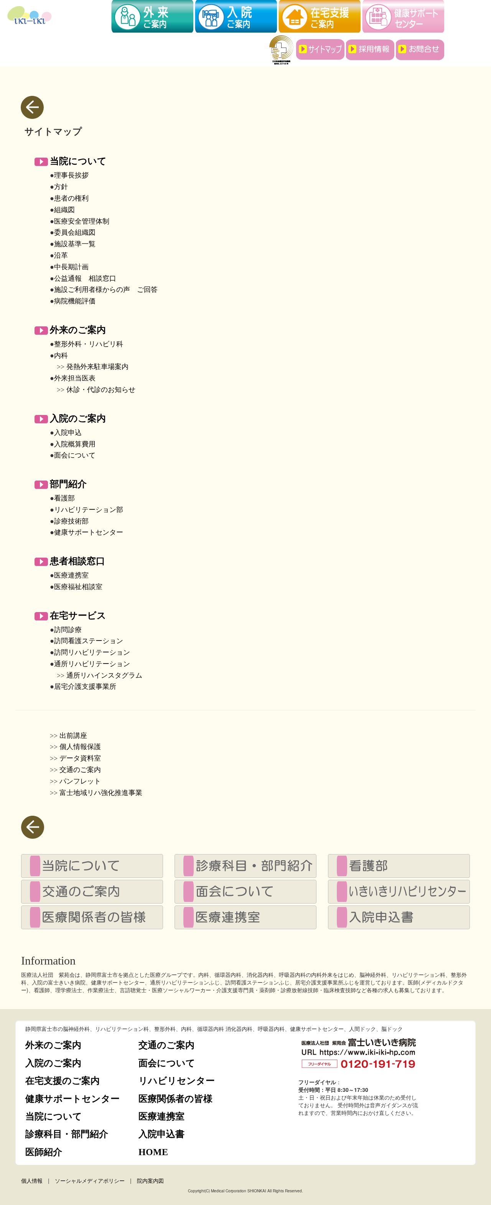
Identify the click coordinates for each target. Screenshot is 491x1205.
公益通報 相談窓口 (85, 278)
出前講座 (73, 735)
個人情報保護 (80, 747)
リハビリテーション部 (88, 510)
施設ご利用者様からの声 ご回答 (106, 289)
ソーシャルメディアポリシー (90, 1180)
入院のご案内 (78, 418)
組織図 (64, 210)
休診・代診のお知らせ (100, 389)
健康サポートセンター (88, 532)
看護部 (64, 498)
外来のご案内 (78, 329)
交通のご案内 (80, 770)
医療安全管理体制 (81, 221)
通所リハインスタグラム (104, 675)
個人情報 (32, 1180)
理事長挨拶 (71, 175)
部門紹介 (68, 484)
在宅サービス (78, 615)
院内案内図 (150, 1180)
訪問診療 (68, 630)
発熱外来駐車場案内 (97, 366)
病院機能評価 (75, 301)
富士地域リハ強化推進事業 (100, 793)
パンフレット (80, 781)
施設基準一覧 (75, 244)
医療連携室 (71, 575)
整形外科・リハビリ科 (88, 344)
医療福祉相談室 (78, 587)
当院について (78, 161)
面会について (75, 455)
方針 (61, 187)
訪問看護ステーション (88, 641)
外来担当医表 (75, 378)
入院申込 (68, 432)
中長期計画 (71, 267)
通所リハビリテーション (92, 664)
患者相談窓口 (77, 561)
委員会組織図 (75, 232)
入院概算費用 (75, 444)
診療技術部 (71, 521)
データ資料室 (80, 758)
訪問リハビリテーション (92, 652)
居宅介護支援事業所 (85, 686)
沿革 (61, 255)
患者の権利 (71, 198)
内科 (61, 355)
